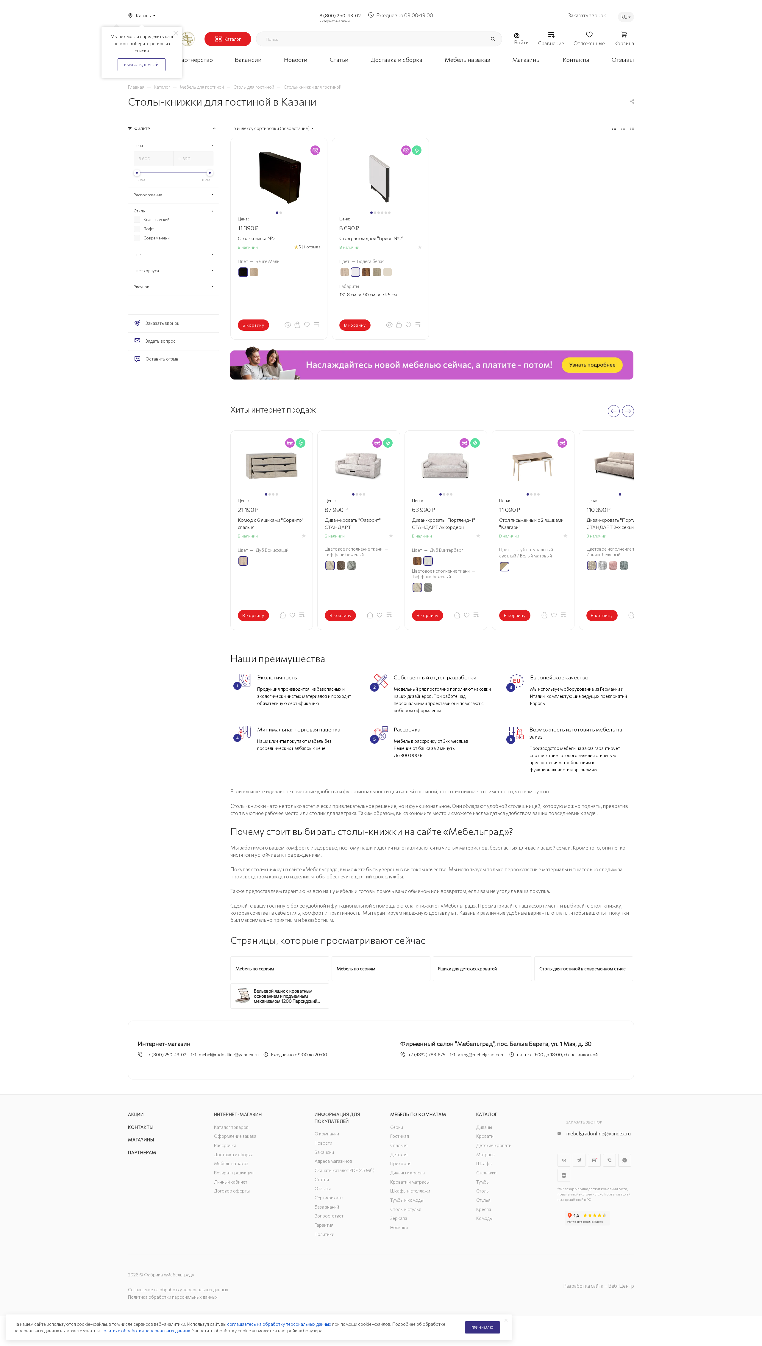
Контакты (140, 1127)
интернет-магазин (334, 21)
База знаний (327, 1206)
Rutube (594, 1160)
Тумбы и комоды (407, 1200)
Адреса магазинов (333, 1161)
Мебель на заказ (231, 1163)
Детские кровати (493, 1145)
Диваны (484, 1127)
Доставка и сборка (233, 1154)
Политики (324, 1234)
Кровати (485, 1136)
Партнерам (142, 1152)
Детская (398, 1154)
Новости (323, 1143)
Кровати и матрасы (410, 1181)
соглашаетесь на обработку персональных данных (279, 1324)
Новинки (399, 1227)
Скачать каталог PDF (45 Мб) (344, 1170)
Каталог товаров (231, 1127)
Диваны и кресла (407, 1172)
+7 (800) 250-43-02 (166, 1054)
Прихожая (400, 1163)
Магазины (141, 1139)
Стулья (483, 1200)
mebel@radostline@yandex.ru (229, 1054)
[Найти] (492, 39)
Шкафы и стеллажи (410, 1190)
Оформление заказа (235, 1136)
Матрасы (485, 1154)
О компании (327, 1133)
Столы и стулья (405, 1209)
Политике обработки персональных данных (145, 1330)
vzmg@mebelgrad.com (481, 1054)
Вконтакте (564, 1160)
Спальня (398, 1145)
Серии (396, 1127)
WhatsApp (624, 1160)
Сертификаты (329, 1197)
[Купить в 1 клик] (297, 324)
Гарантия (324, 1225)
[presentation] (614, 411)
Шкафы (484, 1163)
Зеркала (398, 1218)
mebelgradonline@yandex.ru (598, 1133)
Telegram (579, 1160)
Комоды (484, 1218)
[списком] (623, 128)
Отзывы (323, 1188)
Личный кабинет (230, 1181)
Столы (482, 1190)
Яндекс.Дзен (564, 1175)
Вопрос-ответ (329, 1215)
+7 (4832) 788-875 (426, 1054)
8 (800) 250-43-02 (340, 15)
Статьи (322, 1179)
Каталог (487, 1114)
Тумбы (482, 1181)
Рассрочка (225, 1145)
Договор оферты (232, 1190)
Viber (609, 1160)
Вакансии (324, 1152)
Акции (136, 1114)
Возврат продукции (234, 1172)
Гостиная (399, 1136)
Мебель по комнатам (418, 1114)
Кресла (483, 1209)
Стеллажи (486, 1172)
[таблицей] (632, 128)
